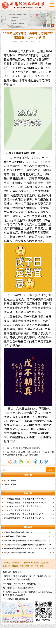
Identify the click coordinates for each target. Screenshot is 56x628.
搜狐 (27, 566)
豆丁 (37, 566)
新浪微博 (26, 562)
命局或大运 (26, 429)
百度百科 (16, 562)
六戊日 (10, 299)
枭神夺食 (30, 329)
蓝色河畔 (45, 562)
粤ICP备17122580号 (16, 594)
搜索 (51, 469)
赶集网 (15, 566)
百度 (22, 566)
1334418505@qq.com (23, 587)
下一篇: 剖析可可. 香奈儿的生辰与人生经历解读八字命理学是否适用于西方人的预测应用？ (28, 453)
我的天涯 (6, 562)
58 (32, 566)
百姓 (42, 566)
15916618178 (19, 583)
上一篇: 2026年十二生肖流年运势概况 (21, 447)
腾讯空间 (35, 562)
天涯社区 (6, 566)
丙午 (17, 80)
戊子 (11, 220)
